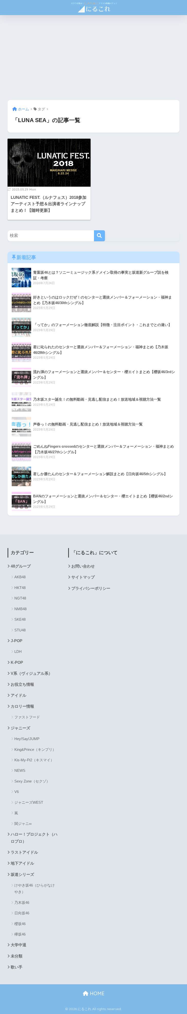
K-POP (17, 662)
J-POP (16, 641)
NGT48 (20, 598)
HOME (96, 993)
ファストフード (27, 717)
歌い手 (16, 967)
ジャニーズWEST (28, 802)
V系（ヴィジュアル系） (31, 673)
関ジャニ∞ (23, 823)
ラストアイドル (24, 852)
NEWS (19, 770)
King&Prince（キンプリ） (35, 749)
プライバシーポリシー (90, 588)
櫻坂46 (20, 924)
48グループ (21, 566)
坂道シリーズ (22, 874)
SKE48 (20, 619)
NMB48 (20, 609)
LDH (18, 651)
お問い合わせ (83, 566)
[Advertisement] (93, 57)
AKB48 (20, 577)
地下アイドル (22, 863)
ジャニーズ (20, 728)
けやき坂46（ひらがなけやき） (34, 888)
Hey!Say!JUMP (26, 739)
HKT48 (20, 588)
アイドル (18, 695)
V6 (16, 792)
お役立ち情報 (22, 684)
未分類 (16, 956)
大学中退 (18, 945)
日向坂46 (21, 913)
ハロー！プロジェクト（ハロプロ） (34, 837)
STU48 (20, 630)
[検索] (99, 235)
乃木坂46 (21, 902)
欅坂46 (20, 934)
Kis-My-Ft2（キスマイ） (34, 760)
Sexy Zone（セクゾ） (32, 781)
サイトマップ (83, 577)
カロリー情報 (22, 706)
